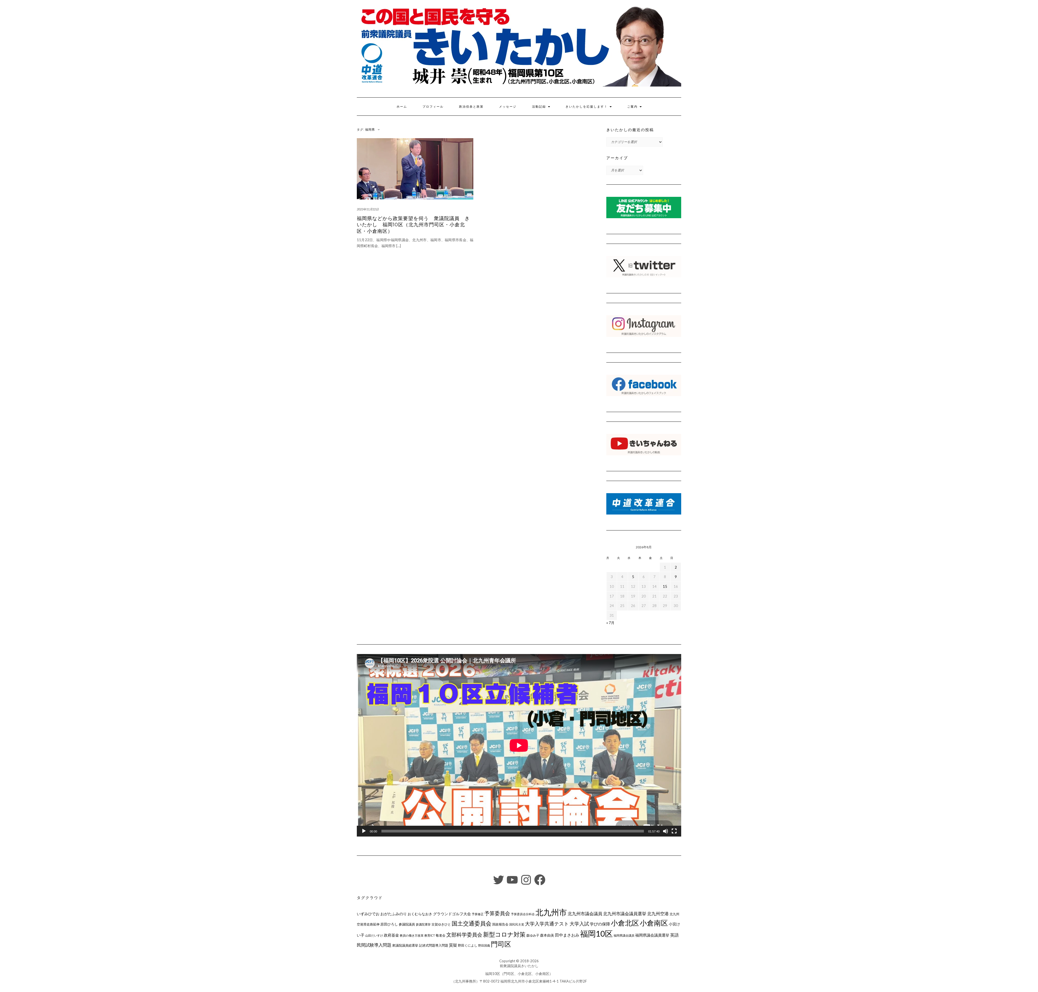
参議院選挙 (423, 924)
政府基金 (391, 935)
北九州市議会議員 (585, 913)
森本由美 (547, 935)
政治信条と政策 (471, 106)
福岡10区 (596, 933)
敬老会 (440, 935)
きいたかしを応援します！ (587, 106)
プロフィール (433, 106)
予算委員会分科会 (523, 914)
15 (665, 586)
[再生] (364, 831)
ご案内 (633, 106)
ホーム (402, 106)
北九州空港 (658, 913)
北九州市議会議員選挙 (624, 913)
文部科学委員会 (464, 934)
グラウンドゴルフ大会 (452, 913)
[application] (519, 745)
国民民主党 (516, 924)
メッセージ (508, 106)
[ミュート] (665, 831)
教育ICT (429, 935)
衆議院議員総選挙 (405, 945)
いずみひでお (368, 914)
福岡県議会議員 (624, 935)
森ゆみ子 (532, 935)
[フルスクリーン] (674, 831)
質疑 (453, 945)
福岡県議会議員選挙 (652, 935)
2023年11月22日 (368, 209)
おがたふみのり (393, 913)
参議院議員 (407, 924)
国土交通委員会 (471, 923)
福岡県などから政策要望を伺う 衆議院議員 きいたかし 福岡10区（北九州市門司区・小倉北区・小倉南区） (413, 224)
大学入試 (579, 924)
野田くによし (467, 945)
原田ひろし (389, 924)
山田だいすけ (374, 935)
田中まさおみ (567, 935)
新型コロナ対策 (504, 934)
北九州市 (551, 912)
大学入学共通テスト (547, 924)
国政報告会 (500, 924)
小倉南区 (654, 922)
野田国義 (484, 945)
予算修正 (478, 914)
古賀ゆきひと (441, 924)
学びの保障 (600, 924)
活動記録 (539, 106)
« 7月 (610, 623)
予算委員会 (497, 913)
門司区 (501, 944)
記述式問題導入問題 (433, 945)
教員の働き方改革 (412, 935)
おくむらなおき (420, 914)
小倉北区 (625, 922)
